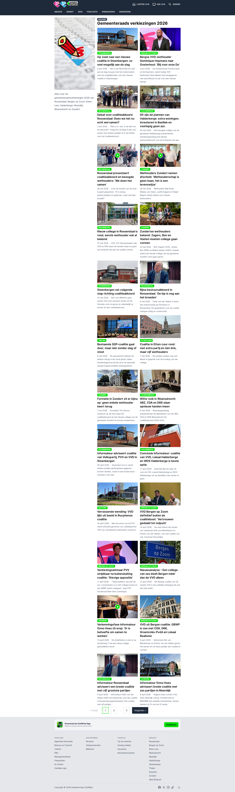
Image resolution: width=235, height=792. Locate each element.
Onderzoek (125, 11)
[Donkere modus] (179, 787)
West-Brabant (155, 779)
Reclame (90, 741)
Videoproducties (93, 745)
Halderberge (154, 760)
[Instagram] (168, 787)
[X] (164, 787)
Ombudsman (108, 11)
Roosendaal (154, 741)
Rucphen (153, 772)
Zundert (152, 776)
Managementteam (62, 756)
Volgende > (140, 710)
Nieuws (58, 11)
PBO (56, 753)
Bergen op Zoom (156, 745)
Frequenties (59, 760)
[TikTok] (172, 787)
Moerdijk (153, 756)
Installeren (171, 724)
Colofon (57, 749)
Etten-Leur (153, 749)
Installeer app (60, 768)
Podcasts (92, 11)
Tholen (152, 768)
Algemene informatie (63, 741)
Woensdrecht (155, 753)
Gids (80, 11)
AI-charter (58, 764)
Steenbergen (155, 764)
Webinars (90, 749)
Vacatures (122, 749)
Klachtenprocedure (126, 753)
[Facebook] (159, 787)
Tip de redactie (124, 741)
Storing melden (124, 745)
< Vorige (93, 710)
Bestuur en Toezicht (63, 745)
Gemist (70, 11)
